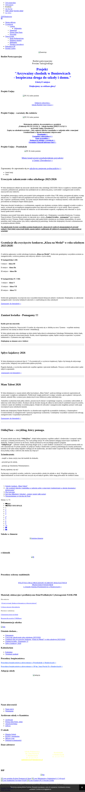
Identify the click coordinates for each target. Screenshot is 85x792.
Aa (6, 9)
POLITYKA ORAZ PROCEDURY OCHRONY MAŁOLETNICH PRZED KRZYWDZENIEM (42, 584)
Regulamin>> (42, 134)
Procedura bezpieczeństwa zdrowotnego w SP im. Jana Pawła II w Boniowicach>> (32, 666)
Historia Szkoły (10, 734)
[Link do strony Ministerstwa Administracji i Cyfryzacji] (48, 778)
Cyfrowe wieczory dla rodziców (10, 607)
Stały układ (9, 11)
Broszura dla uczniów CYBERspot (11, 618)
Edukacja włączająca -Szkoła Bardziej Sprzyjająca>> (42, 104)
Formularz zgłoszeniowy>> (42, 136)
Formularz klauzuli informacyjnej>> (42, 142)
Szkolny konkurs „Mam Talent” (16, 486)
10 (6, 526)
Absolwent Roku (11, 724)
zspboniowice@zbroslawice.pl (32, 760)
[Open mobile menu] (1, 19)
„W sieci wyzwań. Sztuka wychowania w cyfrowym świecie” (19, 603)
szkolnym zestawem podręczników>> (45, 168)
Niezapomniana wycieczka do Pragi (17, 496)
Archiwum (9, 720)
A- (6, 13)
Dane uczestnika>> (42, 138)
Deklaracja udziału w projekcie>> (42, 140)
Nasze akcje (9, 709)
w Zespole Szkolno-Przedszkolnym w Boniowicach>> (42, 587)
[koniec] (6, 530)
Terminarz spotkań (11, 654)
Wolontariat (9, 711)
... (6, 516)
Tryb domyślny (10, 3)
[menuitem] (10, 22)
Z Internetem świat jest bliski (9, 614)
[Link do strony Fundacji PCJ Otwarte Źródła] (40, 780)
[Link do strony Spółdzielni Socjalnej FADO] (14, 780)
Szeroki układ (18, 11)
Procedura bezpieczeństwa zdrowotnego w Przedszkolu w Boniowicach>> (28, 663)
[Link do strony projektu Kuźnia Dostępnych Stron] (16, 778)
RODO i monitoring (12, 736)
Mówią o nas (9, 738)
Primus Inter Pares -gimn (14, 722)
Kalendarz (9, 652)
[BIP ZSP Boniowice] (42, 775)
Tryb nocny (9, 5)
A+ (10, 13)
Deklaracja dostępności (13, 740)
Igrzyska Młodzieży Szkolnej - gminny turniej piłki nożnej (25, 494)
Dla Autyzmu (10, 492)
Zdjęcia (8, 726)
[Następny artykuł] (6, 528)
